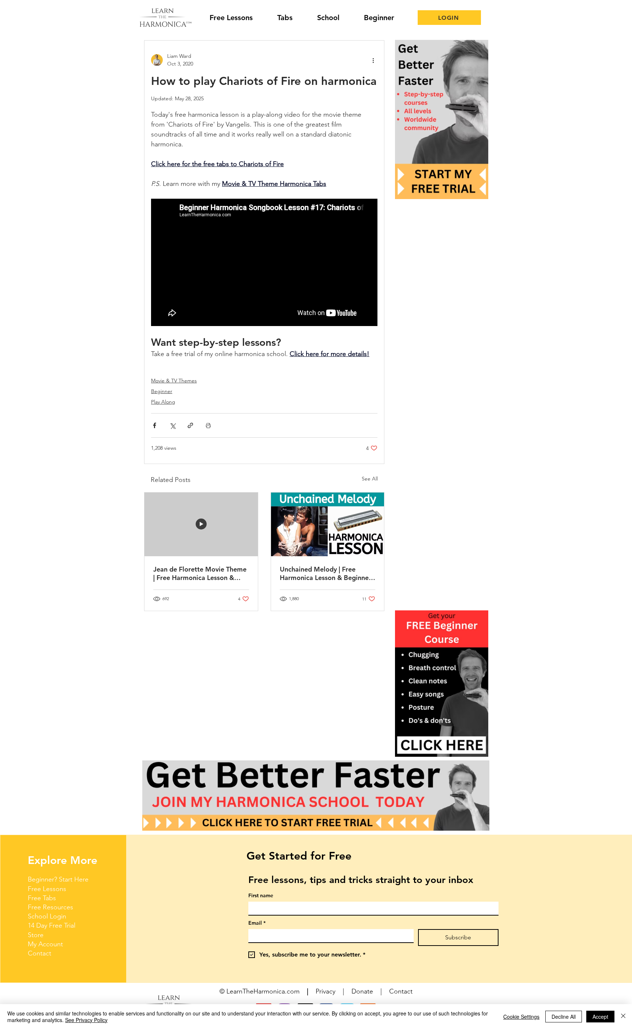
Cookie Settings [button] (521, 1016)
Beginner (161, 391)
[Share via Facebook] (154, 425)
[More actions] (373, 60)
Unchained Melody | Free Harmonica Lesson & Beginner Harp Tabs (325, 573)
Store (36, 935)
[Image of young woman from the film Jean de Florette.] (201, 524)
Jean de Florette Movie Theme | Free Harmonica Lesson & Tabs (200, 573)
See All (370, 478)
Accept (600, 1016)
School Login (47, 916)
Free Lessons (47, 889)
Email (257, 923)
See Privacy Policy (86, 1020)
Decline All (564, 1016)
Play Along (163, 401)
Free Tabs (42, 898)
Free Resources (50, 907)
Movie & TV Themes (174, 380)
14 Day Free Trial (51, 925)
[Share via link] (190, 425)
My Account (45, 944)
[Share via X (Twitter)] (172, 425)
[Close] (623, 1016)
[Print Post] (208, 425)
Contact (39, 953)
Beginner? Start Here (58, 879)
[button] (441, 683)
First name (260, 896)
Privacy (325, 991)
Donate (362, 991)
